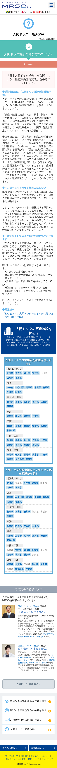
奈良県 (44, 426)
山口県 (44, 440)
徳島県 (10, 445)
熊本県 (35, 454)
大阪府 (10, 426)
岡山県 (27, 440)
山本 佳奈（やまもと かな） (33, 648)
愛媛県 (27, 445)
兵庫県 (27, 426)
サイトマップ (47, 759)
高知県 (35, 445)
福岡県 (10, 454)
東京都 (10, 387)
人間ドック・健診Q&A (22, 729)
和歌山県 (11, 430)
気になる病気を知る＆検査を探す (28, 701)
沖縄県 (29, 459)
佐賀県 (18, 454)
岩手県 (27, 373)
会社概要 (21, 759)
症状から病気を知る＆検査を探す (28, 710)
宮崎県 (10, 459)
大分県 (44, 454)
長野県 (10, 406)
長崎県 (27, 454)
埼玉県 (29, 387)
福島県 (18, 377)
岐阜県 (10, 416)
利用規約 (24, 756)
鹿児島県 (19, 459)
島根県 (18, 440)
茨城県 (10, 392)
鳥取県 (10, 440)
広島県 (35, 440)
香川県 (18, 445)
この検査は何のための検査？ (26, 719)
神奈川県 (19, 387)
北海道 (10, 373)
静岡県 (18, 416)
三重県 (35, 416)
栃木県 (18, 392)
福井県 (35, 402)
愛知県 (27, 416)
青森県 (18, 373)
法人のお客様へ (9, 748)
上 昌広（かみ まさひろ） (32, 612)
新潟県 (10, 402)
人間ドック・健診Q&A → (28, 684)
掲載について (33, 759)
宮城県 (35, 373)
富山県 (18, 402)
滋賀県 (35, 426)
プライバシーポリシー (40, 756)
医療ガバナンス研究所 (28, 606)
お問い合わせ (9, 759)
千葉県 (38, 387)
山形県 (10, 377)
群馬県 (46, 387)
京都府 (18, 426)
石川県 (27, 402)
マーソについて (11, 756)
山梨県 (44, 402)
